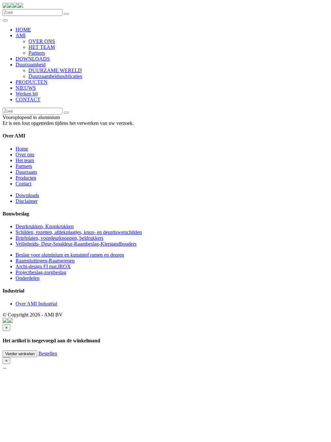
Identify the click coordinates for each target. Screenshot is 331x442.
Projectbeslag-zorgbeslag (41, 272)
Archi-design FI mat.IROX (43, 266)
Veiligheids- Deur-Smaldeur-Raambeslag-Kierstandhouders (76, 244)
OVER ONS (41, 41)
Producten (26, 178)
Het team (25, 160)
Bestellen (47, 353)
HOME (23, 29)
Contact (23, 183)
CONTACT (28, 99)
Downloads (27, 195)
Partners (36, 53)
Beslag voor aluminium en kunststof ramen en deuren (70, 255)
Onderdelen (27, 278)
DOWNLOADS (33, 58)
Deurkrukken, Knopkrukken (45, 226)
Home (22, 148)
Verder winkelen (20, 353)
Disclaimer (26, 201)
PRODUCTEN (32, 82)
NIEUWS (26, 88)
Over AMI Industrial (36, 303)
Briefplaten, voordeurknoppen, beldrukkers (59, 238)
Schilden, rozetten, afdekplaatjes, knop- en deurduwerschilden (79, 232)
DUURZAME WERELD (55, 70)
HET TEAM (41, 47)
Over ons (25, 154)
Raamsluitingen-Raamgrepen (45, 260)
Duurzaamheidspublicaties (55, 76)
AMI (21, 35)
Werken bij (27, 93)
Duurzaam (26, 172)
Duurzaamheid (31, 64)
